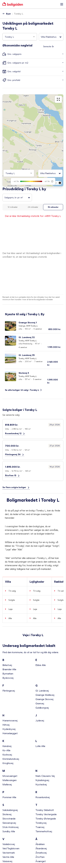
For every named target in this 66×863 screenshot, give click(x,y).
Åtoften (40, 856)
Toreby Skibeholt (44, 809)
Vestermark (8, 852)
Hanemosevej (9, 720)
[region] (33, 140)
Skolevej (7, 814)
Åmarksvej (41, 852)
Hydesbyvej (9, 728)
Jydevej (39, 720)
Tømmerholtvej (43, 831)
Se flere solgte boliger (14, 487)
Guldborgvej (42, 707)
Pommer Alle (9, 797)
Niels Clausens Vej (45, 775)
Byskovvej (8, 677)
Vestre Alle (8, 856)
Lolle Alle (40, 746)
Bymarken (7, 673)
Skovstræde (9, 818)
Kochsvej (7, 754)
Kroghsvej (7, 763)
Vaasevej (7, 861)
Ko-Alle (6, 750)
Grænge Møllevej (44, 694)
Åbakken (40, 844)
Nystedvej (41, 784)
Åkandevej (41, 848)
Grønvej (39, 703)
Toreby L (18, 13)
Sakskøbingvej (10, 809)
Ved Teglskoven (10, 848)
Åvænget (40, 861)
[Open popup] (34, 37)
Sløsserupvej (9, 822)
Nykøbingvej (42, 780)
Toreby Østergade (45, 818)
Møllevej (7, 784)
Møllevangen (9, 780)
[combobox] (19, 36)
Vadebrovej (8, 844)
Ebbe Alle (40, 665)
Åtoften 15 (10, 475)
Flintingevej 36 (13, 454)
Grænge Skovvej (44, 699)
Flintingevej (8, 690)
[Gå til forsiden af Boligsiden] (29, 4)
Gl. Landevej (42, 690)
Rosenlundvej (42, 797)
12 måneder (12, 207)
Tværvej (39, 827)
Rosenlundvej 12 (13, 433)
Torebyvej (41, 822)
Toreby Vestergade (46, 814)
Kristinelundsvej (10, 758)
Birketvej (7, 665)
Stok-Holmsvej (10, 827)
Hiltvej (6, 724)
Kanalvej (7, 746)
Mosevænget (9, 775)
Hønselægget (10, 733)
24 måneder (33, 207)
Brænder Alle (9, 669)
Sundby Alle (8, 831)
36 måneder (53, 207)
